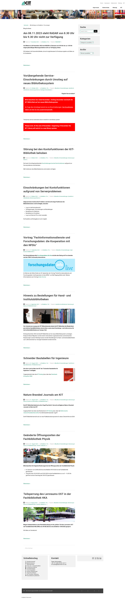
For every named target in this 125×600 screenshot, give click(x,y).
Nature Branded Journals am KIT (43, 394)
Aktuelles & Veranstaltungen (61, 88)
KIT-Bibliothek (28, 597)
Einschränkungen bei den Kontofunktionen (53, 163)
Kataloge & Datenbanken (46, 89)
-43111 (64, 563)
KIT (124, 3)
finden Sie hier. (42, 277)
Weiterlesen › (26, 65)
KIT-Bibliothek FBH (31, 504)
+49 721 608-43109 (56, 563)
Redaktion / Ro (45, 42)
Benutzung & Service (35, 89)
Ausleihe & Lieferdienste (61, 304)
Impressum (107, 3)
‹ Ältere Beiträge (28, 548)
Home (101, 3)
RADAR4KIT (58, 42)
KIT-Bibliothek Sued (31, 306)
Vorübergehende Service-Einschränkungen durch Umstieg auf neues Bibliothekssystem (45, 79)
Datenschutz (114, 3)
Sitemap (120, 3)
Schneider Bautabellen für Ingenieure (46, 358)
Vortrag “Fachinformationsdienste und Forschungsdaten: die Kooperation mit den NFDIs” (46, 241)
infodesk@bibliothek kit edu (58, 564)
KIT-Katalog (40, 374)
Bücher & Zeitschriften (32, 401)
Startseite (26, 25)
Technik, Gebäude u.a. (42, 445)
